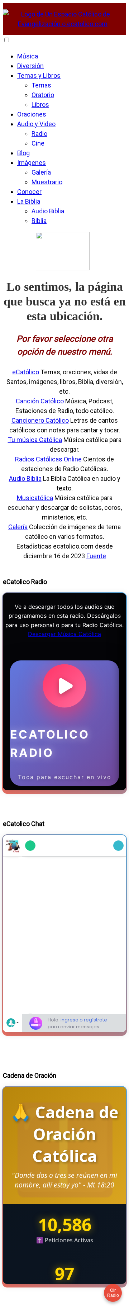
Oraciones (31, 114)
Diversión (30, 66)
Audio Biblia (48, 211)
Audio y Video (36, 124)
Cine (38, 143)
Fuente (96, 556)
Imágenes (31, 162)
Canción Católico (40, 401)
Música (27, 56)
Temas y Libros (39, 75)
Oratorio (43, 95)
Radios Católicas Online (48, 459)
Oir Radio (113, 1293)
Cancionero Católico (40, 420)
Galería (41, 172)
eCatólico (25, 372)
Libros (40, 104)
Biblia (39, 220)
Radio (39, 133)
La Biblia (28, 201)
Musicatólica (35, 498)
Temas (41, 85)
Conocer (29, 191)
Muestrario (47, 182)
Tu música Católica (35, 440)
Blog (23, 153)
